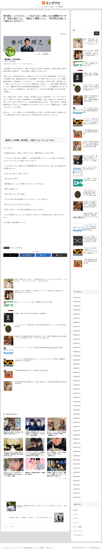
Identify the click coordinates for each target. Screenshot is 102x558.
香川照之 (20, 247)
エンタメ (7, 247)
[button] (59, 255)
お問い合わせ (48, 547)
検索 (74, 30)
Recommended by (60, 478)
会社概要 (41, 547)
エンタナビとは (6, 547)
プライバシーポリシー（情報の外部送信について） (25, 547)
